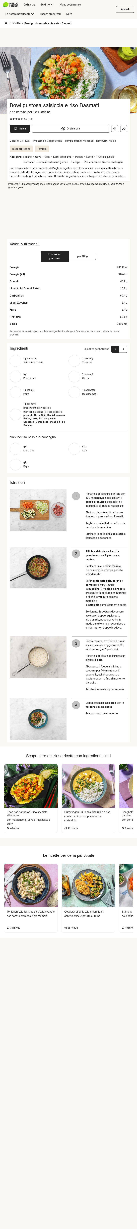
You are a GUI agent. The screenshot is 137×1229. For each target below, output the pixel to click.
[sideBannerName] (68, 214)
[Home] (6, 23)
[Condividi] (123, 128)
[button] (68, 348)
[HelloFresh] (10, 4)
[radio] (11, 119)
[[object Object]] (114, 128)
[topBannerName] (68, 37)
